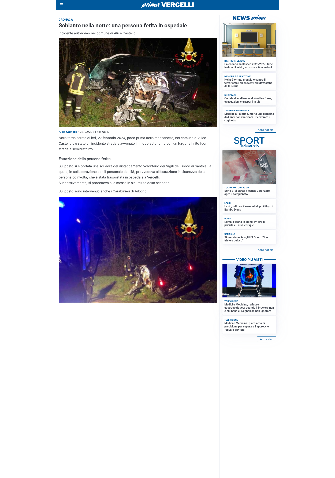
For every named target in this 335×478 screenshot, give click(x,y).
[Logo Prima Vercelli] (167, 5)
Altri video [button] (266, 339)
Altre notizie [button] (265, 130)
